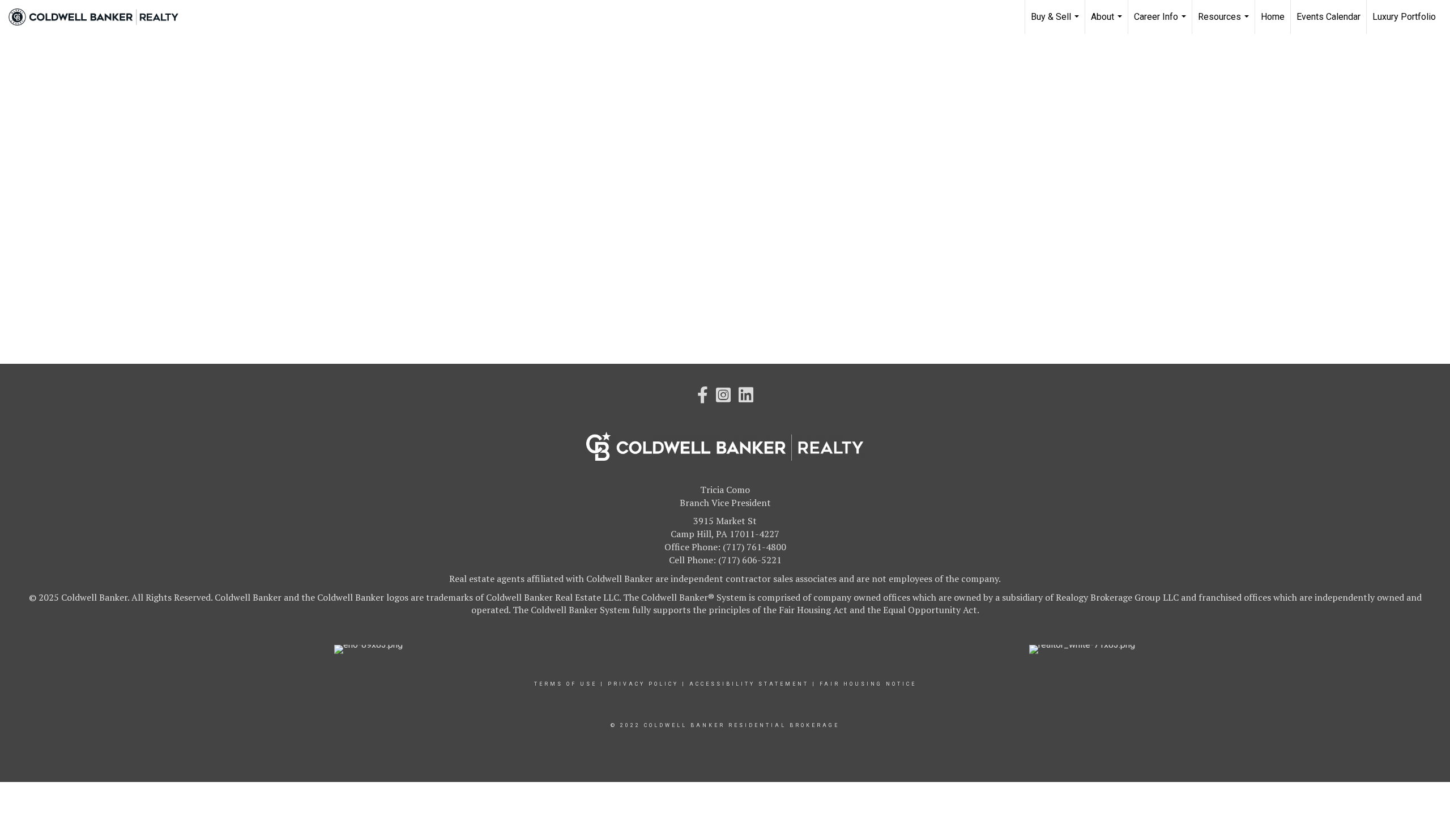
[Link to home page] (99, 17)
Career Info (1161, 22)
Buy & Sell (1056, 22)
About (1108, 22)
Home (1273, 16)
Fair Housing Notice (868, 684)
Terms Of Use (565, 684)
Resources (1225, 22)
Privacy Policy (643, 684)
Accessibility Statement (749, 684)
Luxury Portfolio (1404, 16)
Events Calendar (1329, 16)
